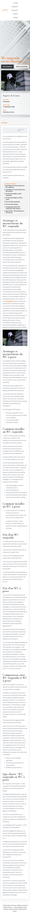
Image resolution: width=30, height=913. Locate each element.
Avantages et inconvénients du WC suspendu (14, 186)
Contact (15, 17)
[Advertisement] (15, 39)
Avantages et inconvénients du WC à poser (15, 190)
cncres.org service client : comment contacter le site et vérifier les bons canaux (15, 909)
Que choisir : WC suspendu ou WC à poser (15, 211)
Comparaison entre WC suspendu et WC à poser (13, 207)
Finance (15, 14)
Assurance (15, 10)
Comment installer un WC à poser (14, 198)
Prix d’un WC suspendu (13, 202)
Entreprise (15, 6)
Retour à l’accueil (21, 66)
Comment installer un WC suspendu (13, 194)
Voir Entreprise (7, 66)
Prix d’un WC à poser (12, 204)
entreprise (9, 301)
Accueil (16, 3)
